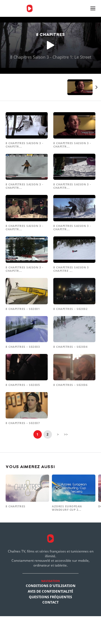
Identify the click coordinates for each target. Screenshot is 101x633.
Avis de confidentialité (50, 591)
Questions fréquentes (50, 597)
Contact (50, 602)
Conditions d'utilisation (50, 586)
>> (66, 434)
